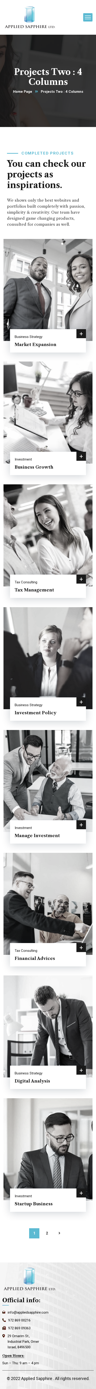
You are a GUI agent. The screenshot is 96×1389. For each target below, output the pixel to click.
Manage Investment (37, 835)
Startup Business (34, 1203)
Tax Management (34, 590)
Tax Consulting (26, 582)
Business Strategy (28, 337)
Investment (23, 459)
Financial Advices (35, 958)
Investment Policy (35, 712)
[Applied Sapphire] (30, 17)
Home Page (22, 92)
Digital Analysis (32, 1081)
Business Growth (34, 467)
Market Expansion (35, 344)
